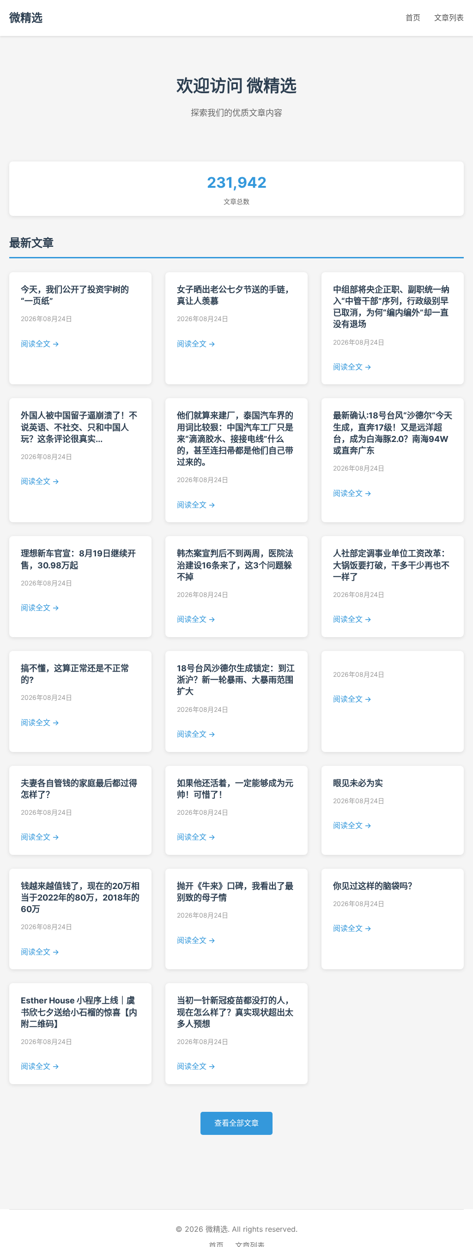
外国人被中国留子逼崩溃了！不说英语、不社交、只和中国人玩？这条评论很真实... (79, 427)
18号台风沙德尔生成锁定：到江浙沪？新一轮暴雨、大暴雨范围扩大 (236, 679)
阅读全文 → (40, 343)
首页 (413, 17)
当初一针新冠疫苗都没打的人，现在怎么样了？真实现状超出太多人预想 (235, 1012)
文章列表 (449, 17)
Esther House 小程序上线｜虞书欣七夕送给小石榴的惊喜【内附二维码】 (79, 1012)
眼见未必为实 (358, 783)
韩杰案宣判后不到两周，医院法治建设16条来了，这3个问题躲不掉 (235, 565)
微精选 (25, 17)
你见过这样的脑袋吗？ (374, 886)
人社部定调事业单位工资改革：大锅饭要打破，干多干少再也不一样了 (391, 565)
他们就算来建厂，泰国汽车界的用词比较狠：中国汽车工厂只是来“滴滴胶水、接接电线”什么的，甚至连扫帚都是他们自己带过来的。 (235, 439)
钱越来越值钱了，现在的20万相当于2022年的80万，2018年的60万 (80, 897)
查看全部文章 (236, 1123)
